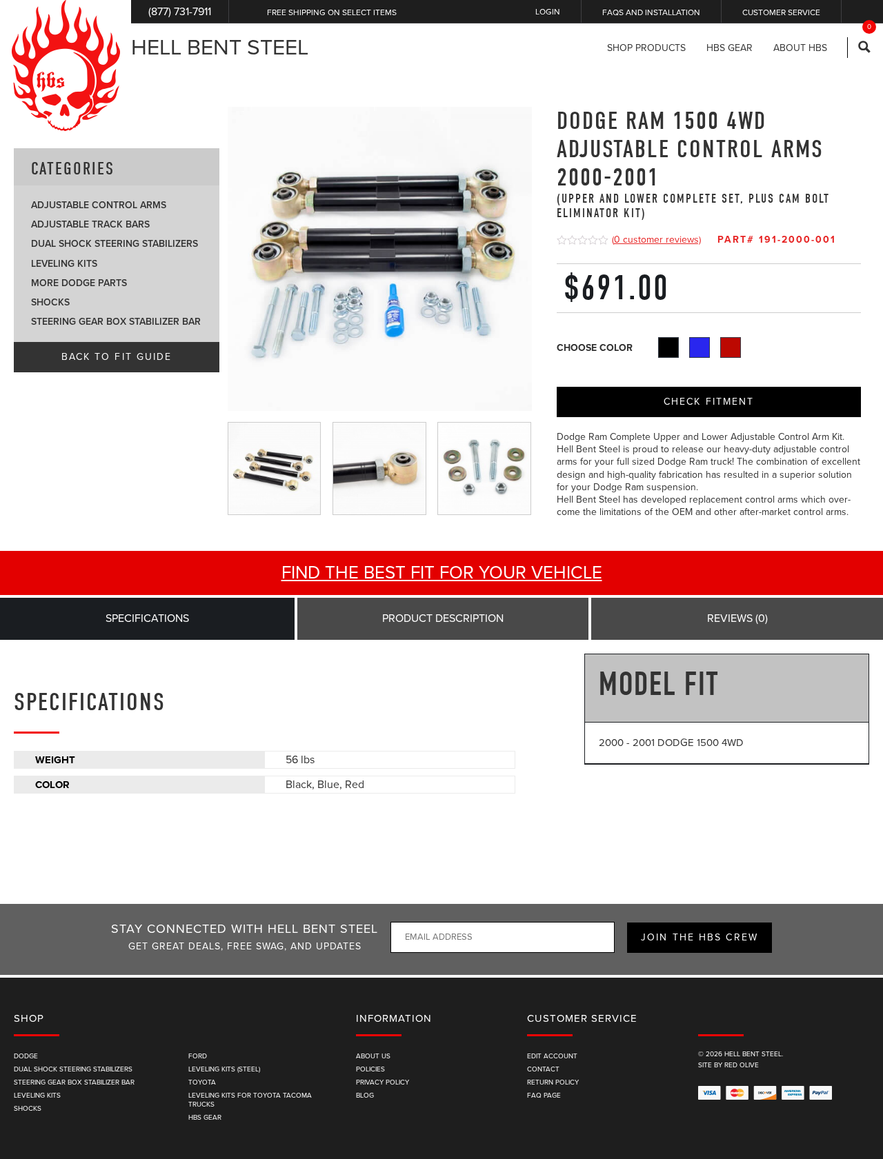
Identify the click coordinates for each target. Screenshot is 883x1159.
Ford (197, 1056)
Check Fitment (709, 401)
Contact (543, 1069)
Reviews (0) (737, 618)
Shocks (50, 302)
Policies (370, 1069)
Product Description (443, 618)
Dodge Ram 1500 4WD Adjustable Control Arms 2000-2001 (693, 164)
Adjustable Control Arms (98, 205)
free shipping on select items (332, 12)
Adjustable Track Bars (90, 224)
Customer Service (781, 12)
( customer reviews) (656, 239)
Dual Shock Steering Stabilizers (114, 244)
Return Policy (553, 1082)
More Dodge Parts (79, 283)
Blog (365, 1095)
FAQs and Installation (651, 12)
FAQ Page (544, 1095)
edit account (552, 1056)
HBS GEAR (729, 48)
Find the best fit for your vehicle (441, 572)
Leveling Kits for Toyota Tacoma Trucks (250, 1100)
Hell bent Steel (219, 47)
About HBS (800, 48)
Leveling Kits (64, 264)
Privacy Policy (382, 1082)
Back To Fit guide (116, 357)
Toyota (202, 1082)
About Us (373, 1056)
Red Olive (741, 1065)
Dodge (26, 1056)
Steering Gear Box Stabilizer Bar (116, 321)
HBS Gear (204, 1117)
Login (547, 12)
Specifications (147, 618)
